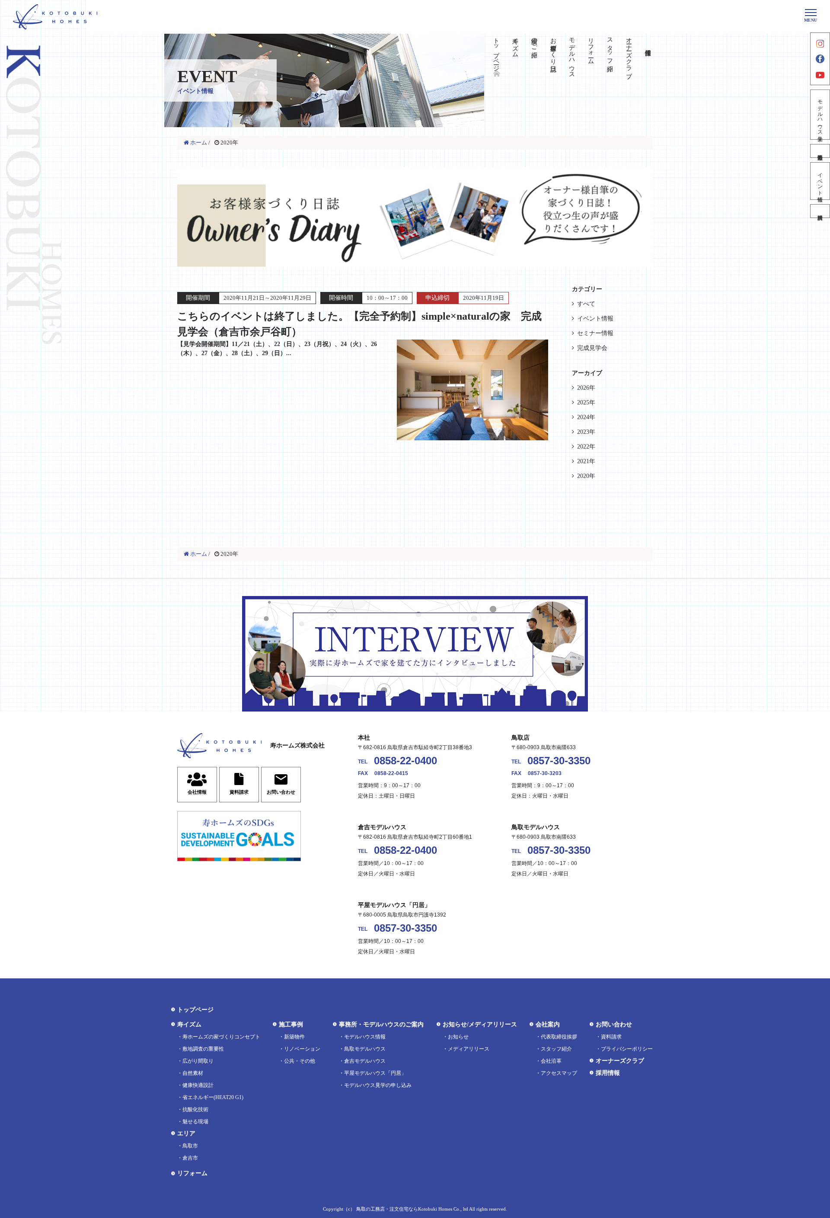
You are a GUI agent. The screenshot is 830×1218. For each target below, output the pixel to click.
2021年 (586, 461)
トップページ (496, 51)
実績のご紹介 (534, 41)
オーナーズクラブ (629, 54)
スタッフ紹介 (610, 47)
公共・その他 (299, 1061)
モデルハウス (572, 54)
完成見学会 (592, 348)
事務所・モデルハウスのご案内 (381, 1024)
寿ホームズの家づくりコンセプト (221, 1037)
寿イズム (515, 44)
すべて (586, 304)
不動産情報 (820, 150)
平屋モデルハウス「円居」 (375, 1073)
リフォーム (591, 47)
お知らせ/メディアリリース (480, 1024)
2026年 (586, 388)
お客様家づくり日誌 (553, 47)
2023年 (586, 432)
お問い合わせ (614, 1024)
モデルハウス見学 (820, 114)
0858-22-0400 (405, 760)
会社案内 (548, 1024)
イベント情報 (820, 181)
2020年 (586, 476)
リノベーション (302, 1049)
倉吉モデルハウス (365, 1061)
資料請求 (820, 211)
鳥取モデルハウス (365, 1049)
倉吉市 (190, 1158)
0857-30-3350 (559, 760)
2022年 (586, 446)
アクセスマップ (559, 1073)
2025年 (586, 402)
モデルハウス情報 (365, 1037)
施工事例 (291, 1024)
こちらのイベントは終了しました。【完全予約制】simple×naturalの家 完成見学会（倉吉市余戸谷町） (359, 333)
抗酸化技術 (195, 1109)
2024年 (586, 417)
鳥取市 (190, 1146)
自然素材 (192, 1073)
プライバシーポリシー (627, 1049)
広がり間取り (198, 1061)
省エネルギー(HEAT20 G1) (212, 1097)
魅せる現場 (195, 1122)
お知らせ (458, 1037)
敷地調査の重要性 (203, 1049)
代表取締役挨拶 (559, 1037)
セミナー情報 (595, 333)
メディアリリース (468, 1049)
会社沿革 (551, 1061)
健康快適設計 (198, 1085)
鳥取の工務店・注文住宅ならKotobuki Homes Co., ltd (412, 1209)
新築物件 (294, 1037)
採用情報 (608, 1073)
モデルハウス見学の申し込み (378, 1085)
